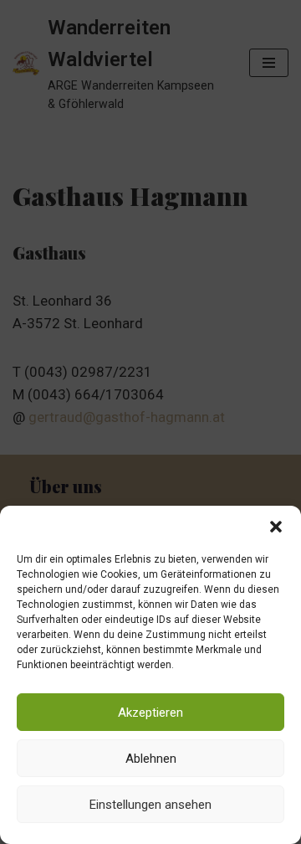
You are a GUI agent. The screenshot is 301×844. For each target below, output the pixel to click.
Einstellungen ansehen (150, 804)
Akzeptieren (150, 712)
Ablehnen (150, 758)
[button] (276, 526)
